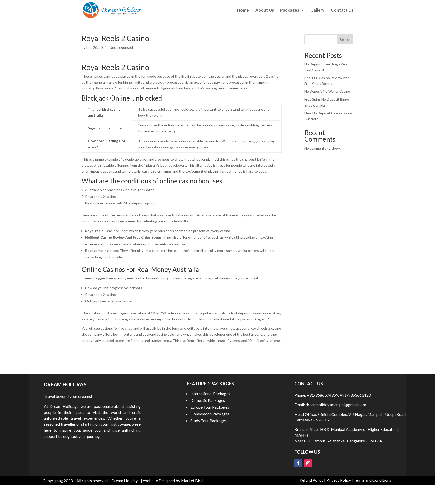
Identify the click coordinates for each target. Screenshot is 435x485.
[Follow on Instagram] (308, 463)
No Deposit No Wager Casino (327, 91)
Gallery (317, 10)
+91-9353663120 (355, 395)
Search (345, 39)
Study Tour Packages (208, 420)
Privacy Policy (338, 480)
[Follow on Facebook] (298, 463)
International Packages (210, 393)
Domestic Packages (207, 400)
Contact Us (342, 10)
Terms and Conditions (372, 480)
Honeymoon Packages (209, 413)
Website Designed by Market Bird (173, 480)
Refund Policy (311, 480)
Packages (289, 10)
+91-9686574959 (322, 395)
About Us (264, 10)
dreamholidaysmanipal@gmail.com (335, 404)
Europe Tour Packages (209, 407)
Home (243, 10)
